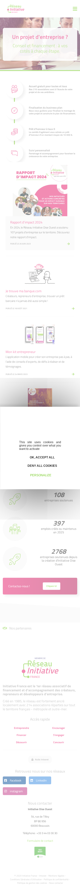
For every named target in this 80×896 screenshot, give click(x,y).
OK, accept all (42, 457)
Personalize (40, 475)
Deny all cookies (42, 465)
